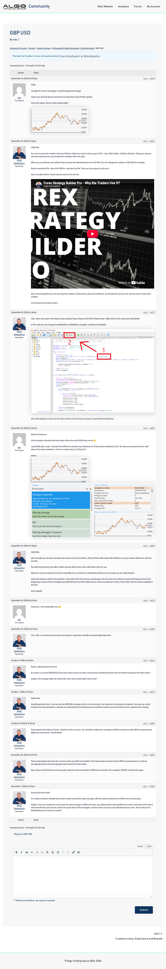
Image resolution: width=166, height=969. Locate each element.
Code (149, 846)
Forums (31, 48)
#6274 (152, 141)
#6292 (152, 600)
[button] (16, 852)
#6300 (152, 629)
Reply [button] (145, 78)
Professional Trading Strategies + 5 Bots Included (73, 48)
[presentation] (16, 852)
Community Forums (18, 48)
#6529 (152, 660)
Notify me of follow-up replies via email (35, 900)
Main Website (105, 6)
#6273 (152, 78)
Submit (144, 910)
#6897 (152, 755)
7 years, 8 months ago (68, 56)
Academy (123, 6)
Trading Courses (43, 48)
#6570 (152, 692)
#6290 (152, 546)
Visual (140, 846)
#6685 (152, 723)
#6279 (152, 312)
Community (39, 6)
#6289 (152, 428)
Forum (138, 6)
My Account (153, 6)
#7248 (152, 786)
